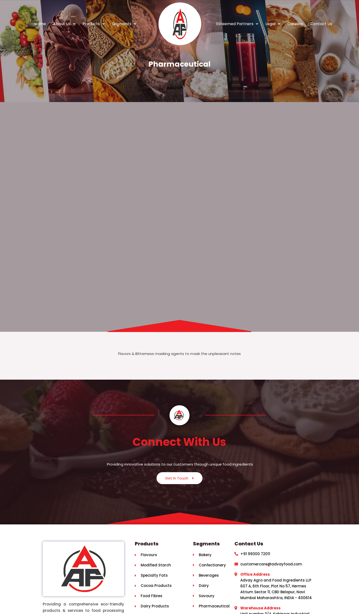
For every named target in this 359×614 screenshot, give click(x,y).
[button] (64, 24)
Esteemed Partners (234, 24)
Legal (270, 24)
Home (40, 24)
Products (91, 24)
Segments (121, 24)
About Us (62, 24)
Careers (295, 24)
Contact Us (321, 24)
